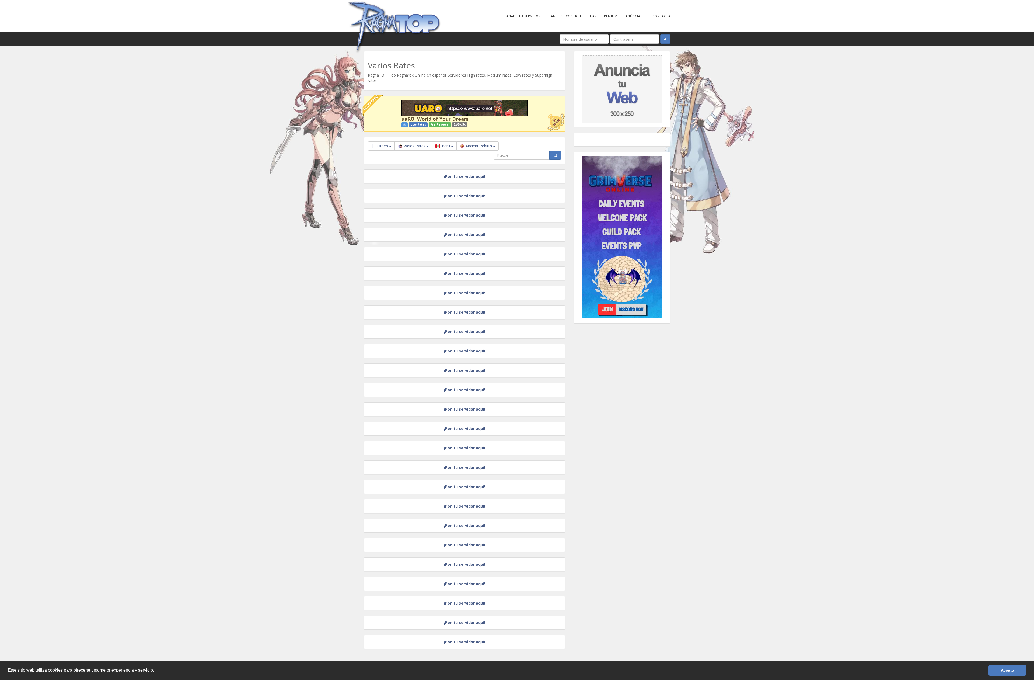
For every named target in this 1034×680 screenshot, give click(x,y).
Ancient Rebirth (479, 145)
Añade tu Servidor (523, 16)
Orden (382, 145)
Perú (446, 145)
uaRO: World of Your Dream (435, 119)
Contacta (661, 16)
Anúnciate (635, 16)
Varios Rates (415, 145)
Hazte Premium (603, 16)
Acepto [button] (1007, 670)
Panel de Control (565, 16)
